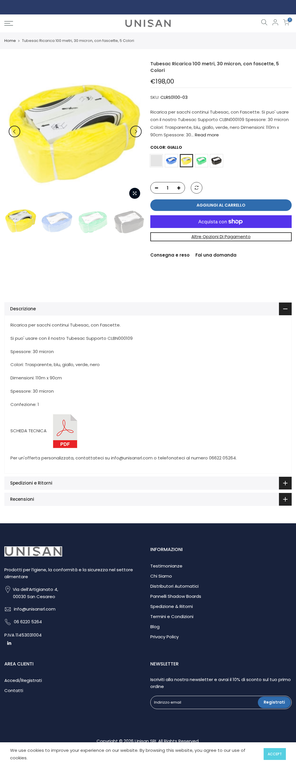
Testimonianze (166, 566)
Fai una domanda (215, 255)
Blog (155, 627)
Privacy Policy (164, 637)
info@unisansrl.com (35, 609)
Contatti (13, 690)
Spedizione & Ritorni (171, 606)
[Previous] (14, 131)
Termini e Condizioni (171, 616)
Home (10, 40)
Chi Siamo (161, 576)
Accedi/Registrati (23, 680)
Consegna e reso (170, 255)
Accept (275, 754)
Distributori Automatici (174, 586)
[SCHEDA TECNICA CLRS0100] (65, 431)
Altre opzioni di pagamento (221, 236)
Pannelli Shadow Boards (175, 596)
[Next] (136, 131)
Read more (206, 135)
